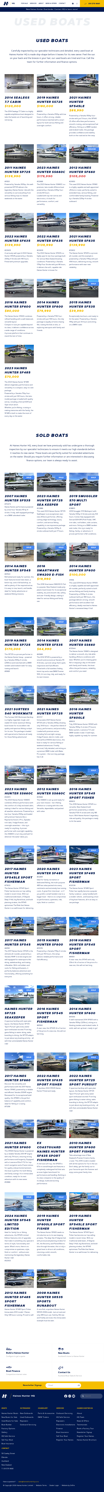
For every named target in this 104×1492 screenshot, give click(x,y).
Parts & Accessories (46, 1413)
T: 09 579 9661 (8, 1469)
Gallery (4, 1432)
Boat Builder (7, 1425)
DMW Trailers (43, 1417)
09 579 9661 (94, 4)
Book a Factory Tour (85, 1428)
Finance (59, 1428)
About (79, 1413)
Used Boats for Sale (10, 1421)
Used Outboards (27, 1417)
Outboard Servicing (28, 1425)
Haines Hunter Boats (10, 1413)
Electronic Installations (65, 1425)
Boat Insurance (8, 1444)
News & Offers (83, 1421)
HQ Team (80, 1417)
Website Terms (41, 1485)
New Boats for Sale (9, 1417)
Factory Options (8, 1428)
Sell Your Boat (7, 1440)
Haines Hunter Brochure (86, 1440)
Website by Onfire (68, 1485)
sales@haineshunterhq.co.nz (28, 1482)
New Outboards (26, 1413)
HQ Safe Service (8, 1436)
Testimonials (82, 1425)
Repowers (24, 1421)
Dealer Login (54, 1485)
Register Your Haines (64, 1440)
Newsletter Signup (84, 1432)
